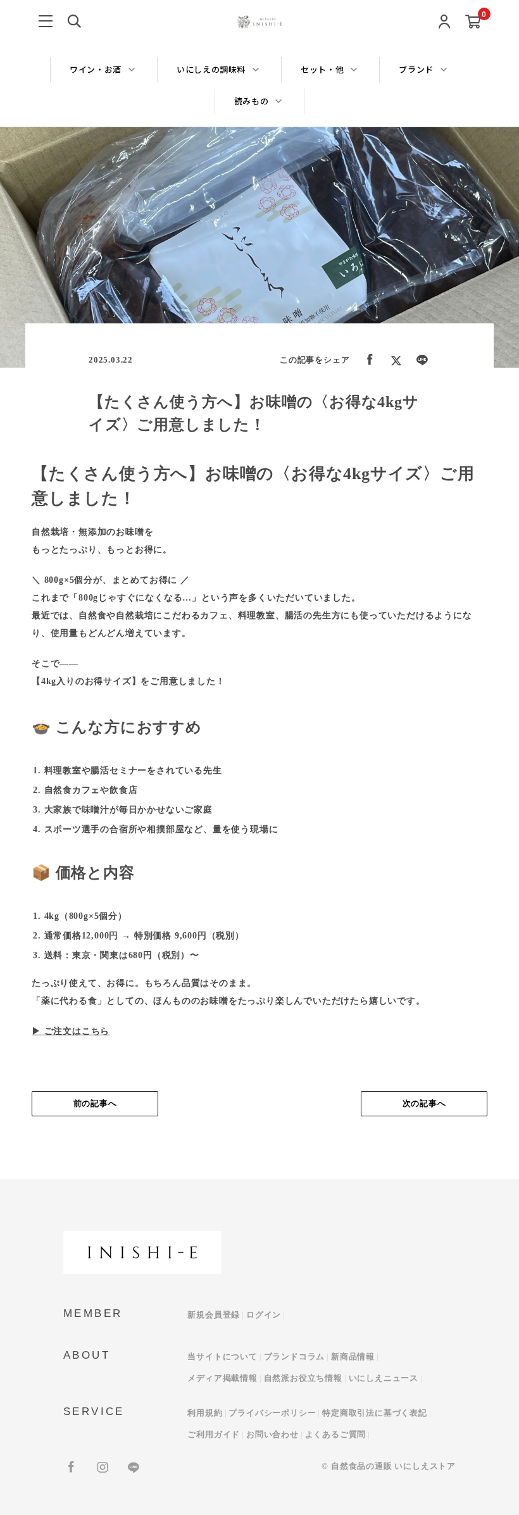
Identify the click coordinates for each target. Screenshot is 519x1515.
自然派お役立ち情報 (303, 1378)
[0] (473, 22)
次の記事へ (424, 1103)
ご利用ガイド (213, 1434)
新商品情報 (353, 1356)
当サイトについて (222, 1356)
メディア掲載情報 (222, 1378)
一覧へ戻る (260, 1103)
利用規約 (204, 1413)
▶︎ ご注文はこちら (70, 1031)
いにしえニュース (383, 1378)
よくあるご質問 (335, 1434)
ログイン (263, 1314)
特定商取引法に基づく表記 (374, 1413)
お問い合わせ (272, 1434)
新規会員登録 (213, 1314)
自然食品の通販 (361, 1466)
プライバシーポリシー (272, 1413)
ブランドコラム (294, 1356)
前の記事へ (95, 1103)
